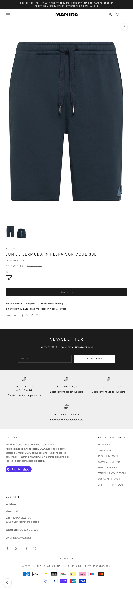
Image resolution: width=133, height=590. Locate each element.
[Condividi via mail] (37, 315)
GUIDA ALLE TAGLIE (109, 479)
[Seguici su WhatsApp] (34, 548)
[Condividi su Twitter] (27, 315)
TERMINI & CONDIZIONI (112, 473)
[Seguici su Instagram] (25, 548)
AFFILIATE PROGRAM (110, 484)
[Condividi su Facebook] (22, 315)
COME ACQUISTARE (109, 461)
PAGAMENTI (105, 444)
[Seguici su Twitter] (16, 548)
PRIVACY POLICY (107, 467)
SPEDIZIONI (105, 450)
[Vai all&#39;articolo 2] (21, 231)
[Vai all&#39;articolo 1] (10, 231)
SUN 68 (10, 248)
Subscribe (95, 358)
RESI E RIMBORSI (108, 456)
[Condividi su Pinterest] (32, 315)
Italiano (65, 559)
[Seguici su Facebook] (7, 548)
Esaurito (66, 292)
